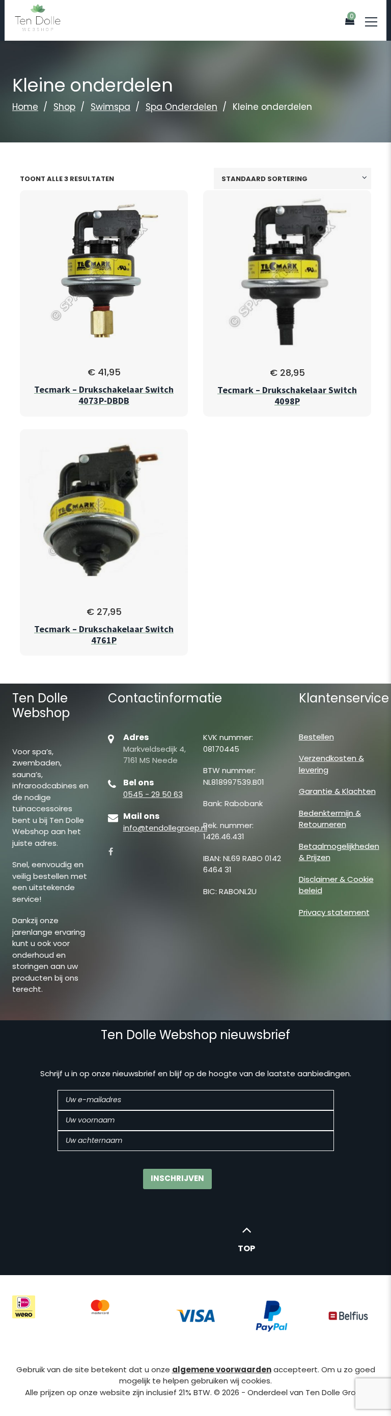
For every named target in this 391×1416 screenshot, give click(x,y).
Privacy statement (334, 912)
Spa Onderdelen (181, 107)
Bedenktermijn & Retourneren (330, 819)
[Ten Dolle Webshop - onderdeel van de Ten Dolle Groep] (37, 17)
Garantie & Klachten (337, 791)
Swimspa (110, 107)
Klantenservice (344, 698)
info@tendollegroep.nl (165, 827)
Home (25, 107)
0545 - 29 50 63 (153, 794)
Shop (64, 107)
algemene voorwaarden (221, 1369)
